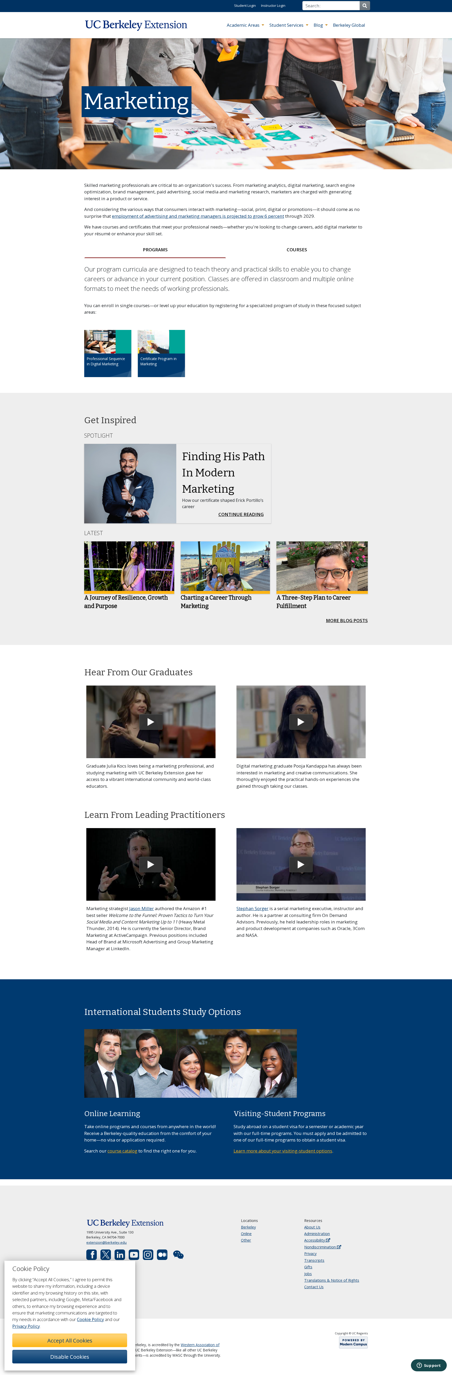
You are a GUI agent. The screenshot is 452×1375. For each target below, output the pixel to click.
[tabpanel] (226, 325)
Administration (317, 1233)
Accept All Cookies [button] (69, 1340)
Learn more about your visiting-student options (283, 1151)
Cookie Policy (90, 1319)
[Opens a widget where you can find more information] (429, 1365)
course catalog (122, 1151)
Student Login (245, 5)
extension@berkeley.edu (106, 1242)
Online (246, 1233)
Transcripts (314, 1260)
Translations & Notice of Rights (331, 1280)
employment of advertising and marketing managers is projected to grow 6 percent (198, 216)
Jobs (308, 1273)
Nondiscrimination (320, 1246)
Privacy (310, 1253)
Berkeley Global (349, 25)
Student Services (286, 25)
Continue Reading (242, 514)
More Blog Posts (347, 620)
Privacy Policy (26, 1326)
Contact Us (314, 1286)
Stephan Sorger (252, 908)
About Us (312, 1227)
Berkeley (248, 1227)
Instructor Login (273, 5)
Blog (319, 25)
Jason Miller (141, 908)
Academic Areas (244, 25)
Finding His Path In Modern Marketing (223, 473)
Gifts (308, 1266)
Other (246, 1240)
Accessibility (315, 1240)
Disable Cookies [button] (69, 1356)
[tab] (155, 249)
